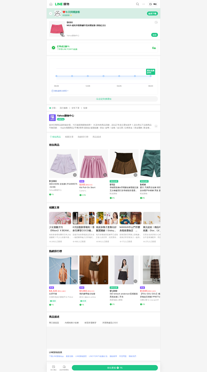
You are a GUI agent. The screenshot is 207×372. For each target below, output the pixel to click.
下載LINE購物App (56, 356)
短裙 (85, 108)
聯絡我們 (132, 356)
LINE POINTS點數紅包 (98, 356)
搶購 (155, 35)
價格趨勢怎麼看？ (61, 91)
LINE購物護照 (81, 356)
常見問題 (123, 356)
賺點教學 (113, 356)
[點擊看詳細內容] (63, 163)
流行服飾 (64, 108)
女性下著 (75, 108)
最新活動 (69, 356)
